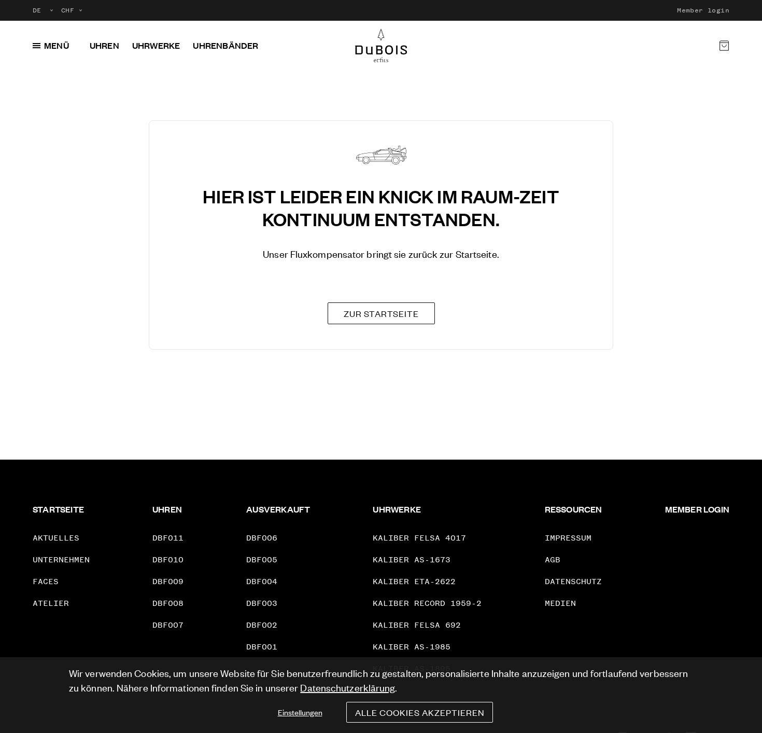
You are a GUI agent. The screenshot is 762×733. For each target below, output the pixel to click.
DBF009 (168, 581)
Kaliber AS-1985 (411, 647)
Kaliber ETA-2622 (414, 581)
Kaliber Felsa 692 (417, 625)
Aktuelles (56, 538)
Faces (46, 581)
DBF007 (168, 625)
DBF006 (261, 538)
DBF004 (261, 581)
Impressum (568, 538)
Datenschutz (573, 581)
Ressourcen (573, 509)
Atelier (51, 603)
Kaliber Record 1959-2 (427, 603)
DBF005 (261, 559)
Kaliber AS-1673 (411, 559)
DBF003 (261, 603)
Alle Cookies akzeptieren (419, 712)
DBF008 (168, 603)
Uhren (104, 45)
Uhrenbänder (225, 45)
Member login (703, 10)
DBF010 (168, 559)
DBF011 (168, 538)
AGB (552, 559)
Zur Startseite (381, 313)
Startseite (58, 509)
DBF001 (261, 647)
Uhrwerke (156, 45)
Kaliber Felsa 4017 (419, 538)
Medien (560, 603)
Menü (56, 45)
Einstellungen (300, 712)
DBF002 (261, 625)
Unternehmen (61, 559)
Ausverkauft (278, 509)
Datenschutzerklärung (347, 687)
